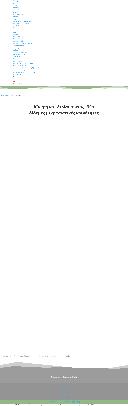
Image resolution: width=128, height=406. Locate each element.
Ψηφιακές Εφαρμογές (20, 65)
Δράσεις (15, 12)
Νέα (14, 30)
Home (2, 95)
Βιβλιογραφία (17, 61)
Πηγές (15, 32)
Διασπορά (16, 25)
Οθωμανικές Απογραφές (20, 52)
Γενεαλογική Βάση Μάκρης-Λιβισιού (24, 70)
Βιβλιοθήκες (17, 37)
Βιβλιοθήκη (17, 59)
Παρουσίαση (17, 10)
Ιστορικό (16, 8)
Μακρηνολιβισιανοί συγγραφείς (23, 63)
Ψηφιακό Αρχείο (18, 39)
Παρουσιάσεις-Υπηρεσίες (21, 54)
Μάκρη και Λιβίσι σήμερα (21, 23)
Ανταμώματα (17, 48)
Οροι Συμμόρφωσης (72, 401)
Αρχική (64, 384)
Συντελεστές (53, 401)
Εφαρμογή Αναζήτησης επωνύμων (24, 72)
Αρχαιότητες (17, 19)
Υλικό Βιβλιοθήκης (19, 45)
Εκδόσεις (16, 28)
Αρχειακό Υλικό (18, 41)
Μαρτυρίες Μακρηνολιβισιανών (23, 43)
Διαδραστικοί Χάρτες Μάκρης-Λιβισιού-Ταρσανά (28, 68)
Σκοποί (15, 5)
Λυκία (15, 3)
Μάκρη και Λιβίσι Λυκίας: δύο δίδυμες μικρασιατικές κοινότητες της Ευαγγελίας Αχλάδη (35, 356)
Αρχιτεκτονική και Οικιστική (22, 21)
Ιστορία (15, 17)
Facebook (64, 391)
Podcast (15, 50)
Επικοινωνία (17, 74)
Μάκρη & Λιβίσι (18, 14)
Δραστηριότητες (18, 57)
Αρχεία (15, 34)
